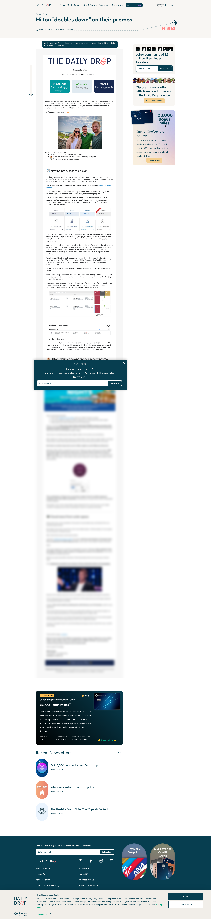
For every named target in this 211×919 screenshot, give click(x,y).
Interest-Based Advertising (47, 885)
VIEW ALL (119, 753)
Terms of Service (43, 879)
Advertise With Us (86, 879)
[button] (62, 5)
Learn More (154, 160)
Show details (42, 914)
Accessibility (84, 868)
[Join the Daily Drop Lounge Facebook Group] (91, 861)
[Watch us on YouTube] (80, 861)
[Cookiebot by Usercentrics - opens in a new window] (20, 914)
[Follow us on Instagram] (101, 861)
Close (185, 896)
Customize (184, 904)
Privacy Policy (41, 874)
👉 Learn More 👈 (107, 740)
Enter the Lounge (154, 100)
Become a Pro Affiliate (88, 885)
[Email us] (111, 861)
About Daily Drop (43, 868)
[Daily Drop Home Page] (43, 5)
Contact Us (83, 874)
